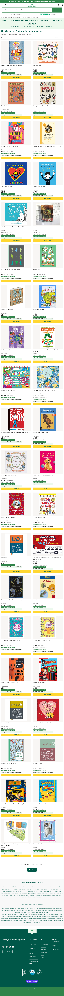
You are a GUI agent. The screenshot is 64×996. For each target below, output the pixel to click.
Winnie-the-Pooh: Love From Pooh (42, 723)
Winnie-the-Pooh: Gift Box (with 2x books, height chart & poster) (16, 844)
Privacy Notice (32, 988)
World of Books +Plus (33, 958)
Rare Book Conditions (53, 945)
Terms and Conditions (41, 988)
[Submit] (3, 10)
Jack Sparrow (36, 227)
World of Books (24, 988)
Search (56, 10)
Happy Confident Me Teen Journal (11, 65)
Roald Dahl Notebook (38, 600)
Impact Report (32, 954)
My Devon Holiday (37, 309)
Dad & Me (4, 557)
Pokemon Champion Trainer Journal (43, 803)
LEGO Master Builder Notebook (10, 269)
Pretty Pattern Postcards (8, 763)
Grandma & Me (36, 763)
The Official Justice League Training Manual (14, 803)
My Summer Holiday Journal (40, 640)
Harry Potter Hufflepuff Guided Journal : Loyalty (46, 146)
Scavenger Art (36, 65)
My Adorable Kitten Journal (40, 844)
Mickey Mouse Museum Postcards (42, 106)
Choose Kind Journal (38, 186)
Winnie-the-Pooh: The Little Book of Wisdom (14, 227)
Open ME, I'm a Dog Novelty (9, 682)
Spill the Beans (36, 269)
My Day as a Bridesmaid (8, 475)
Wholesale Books (33, 949)
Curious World (5, 350)
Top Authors (32, 946)
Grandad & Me (5, 723)
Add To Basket (16, 77)
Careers (31, 952)
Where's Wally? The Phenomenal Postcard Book (15, 432)
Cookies (42, 953)
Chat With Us (43, 948)
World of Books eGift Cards (34, 962)
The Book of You (6, 106)
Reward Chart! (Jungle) (8, 390)
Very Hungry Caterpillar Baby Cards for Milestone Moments (47, 350)
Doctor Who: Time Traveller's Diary (11, 600)
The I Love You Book (7, 186)
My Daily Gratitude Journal (9, 146)
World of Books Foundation (33, 944)
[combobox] (31, 10)
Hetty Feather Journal (8, 517)
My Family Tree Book (38, 517)
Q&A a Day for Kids (7, 309)
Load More (31, 869)
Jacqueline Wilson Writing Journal (11, 640)
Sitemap (42, 956)
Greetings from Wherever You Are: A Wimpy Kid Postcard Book (46, 558)
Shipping (42, 940)
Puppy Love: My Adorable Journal (42, 475)
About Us (31, 940)
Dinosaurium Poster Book (39, 432)
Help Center (42, 945)
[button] (2, 5)
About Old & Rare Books (54, 941)
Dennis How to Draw (38, 682)
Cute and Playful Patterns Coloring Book (44, 390)
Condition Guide (43, 950)
